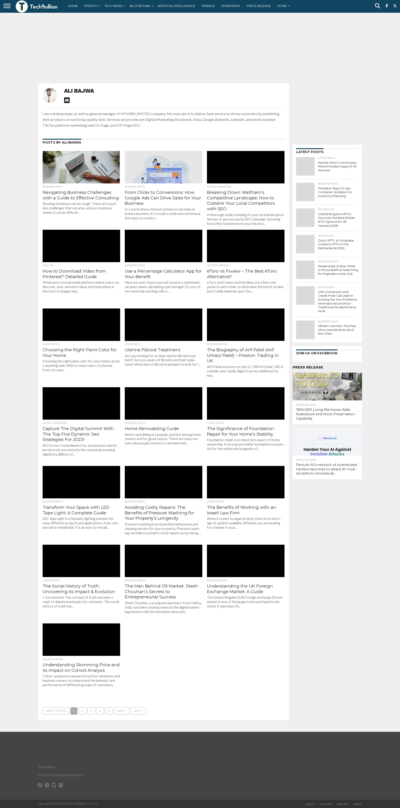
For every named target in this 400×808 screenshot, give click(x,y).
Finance (208, 6)
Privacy (342, 804)
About (310, 804)
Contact (326, 804)
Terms (357, 804)
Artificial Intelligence (176, 6)
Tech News (113, 6)
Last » (138, 711)
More (282, 6)
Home (73, 6)
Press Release (259, 6)
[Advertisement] (200, 47)
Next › (121, 711)
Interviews (231, 6)
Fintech (90, 6)
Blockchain (140, 6)
